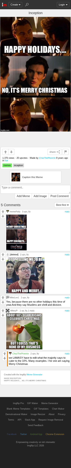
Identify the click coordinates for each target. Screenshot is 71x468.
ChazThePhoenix (47, 158)
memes (7, 165)
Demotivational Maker (16, 414)
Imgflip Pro (18, 403)
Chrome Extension (55, 434)
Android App (36, 434)
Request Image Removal (50, 419)
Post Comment (59, 196)
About (51, 414)
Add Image (40, 196)
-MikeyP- (14, 310)
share (52, 151)
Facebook (12, 434)
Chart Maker (58, 408)
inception (18, 165)
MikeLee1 (14, 297)
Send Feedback (35, 425)
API (19, 419)
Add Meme (23, 196)
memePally (15, 211)
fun (6, 160)
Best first (61, 204)
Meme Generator (34, 374)
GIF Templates (41, 408)
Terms (11, 419)
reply (67, 211)
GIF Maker (32, 403)
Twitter (23, 434)
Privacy (61, 414)
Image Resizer (38, 414)
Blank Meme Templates (18, 408)
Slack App (30, 419)
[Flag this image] (66, 152)
